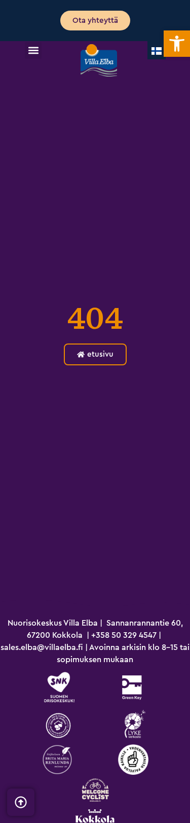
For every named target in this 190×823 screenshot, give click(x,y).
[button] (33, 50)
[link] (177, 43)
